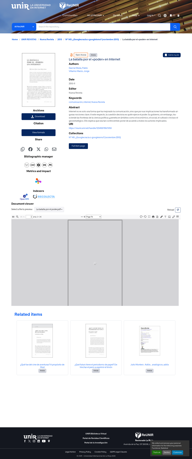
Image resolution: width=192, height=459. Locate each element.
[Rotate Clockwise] (141, 216)
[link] (39, 116)
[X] (29, 441)
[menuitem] (95, 15)
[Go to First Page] (21, 216)
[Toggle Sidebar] (13, 216)
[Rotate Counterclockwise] (145, 216)
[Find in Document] (17, 216)
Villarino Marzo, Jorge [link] (79, 71)
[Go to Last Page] (40, 216)
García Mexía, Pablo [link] (78, 68)
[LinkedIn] (38, 441)
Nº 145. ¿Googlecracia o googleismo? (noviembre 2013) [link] (92, 40)
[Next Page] (37, 216)
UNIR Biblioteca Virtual (95, 434)
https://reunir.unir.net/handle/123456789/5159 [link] (90, 128)
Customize (177, 452)
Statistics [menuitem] (117, 15)
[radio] (162, 216)
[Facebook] (25, 441)
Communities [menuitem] (70, 15)
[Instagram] (34, 441)
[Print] (153, 216)
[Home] (32, 6)
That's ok (156, 452)
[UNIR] (38, 436)
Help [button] (134, 15)
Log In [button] (150, 15)
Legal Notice (70, 452)
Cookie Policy (100, 452)
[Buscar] (175, 27)
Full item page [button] (78, 146)
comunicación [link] (76, 102)
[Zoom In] (84, 216)
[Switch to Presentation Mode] (149, 216)
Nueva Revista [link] (47, 40)
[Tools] (177, 216)
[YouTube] (44, 441)
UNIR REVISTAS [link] (28, 40)
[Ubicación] (49, 441)
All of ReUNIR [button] (94, 15)
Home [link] (15, 40)
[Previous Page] (23, 216)
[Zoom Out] (81, 216)
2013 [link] (59, 40)
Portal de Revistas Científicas (96, 438)
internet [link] (87, 102)
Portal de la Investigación (95, 443)
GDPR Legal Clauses (118, 452)
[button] (159, 15)
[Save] (157, 216)
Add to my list (173, 55)
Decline (167, 452)
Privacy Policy (85, 452)
